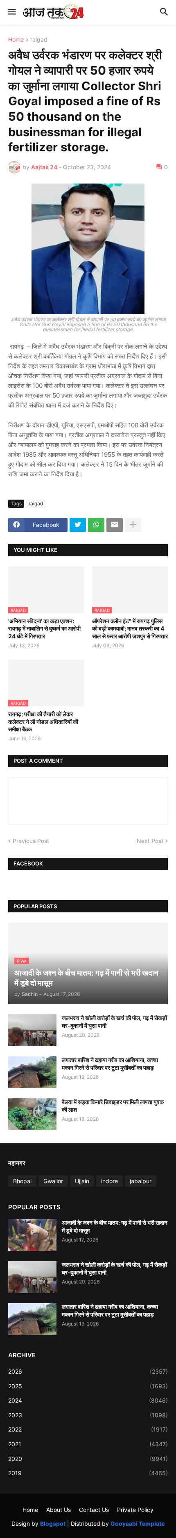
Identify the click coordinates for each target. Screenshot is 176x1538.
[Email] (114, 525)
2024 (88, 1400)
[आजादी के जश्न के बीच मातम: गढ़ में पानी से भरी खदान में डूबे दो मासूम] (32, 1235)
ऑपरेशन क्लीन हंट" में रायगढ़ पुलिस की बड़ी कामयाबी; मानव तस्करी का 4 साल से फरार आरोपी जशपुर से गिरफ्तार (130, 628)
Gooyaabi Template (138, 1523)
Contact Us (94, 1509)
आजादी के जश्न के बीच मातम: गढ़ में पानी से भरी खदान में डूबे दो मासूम (114, 1226)
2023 (88, 1415)
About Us (58, 1509)
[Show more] (133, 525)
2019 (88, 1472)
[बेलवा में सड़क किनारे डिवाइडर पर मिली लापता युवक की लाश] (32, 1114)
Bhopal (22, 1180)
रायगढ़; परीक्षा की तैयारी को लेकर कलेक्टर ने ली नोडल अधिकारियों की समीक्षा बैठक (43, 721)
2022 (88, 1429)
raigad (38, 40)
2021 (88, 1444)
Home (16, 40)
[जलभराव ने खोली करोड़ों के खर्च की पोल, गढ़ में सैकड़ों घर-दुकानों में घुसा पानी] (32, 1030)
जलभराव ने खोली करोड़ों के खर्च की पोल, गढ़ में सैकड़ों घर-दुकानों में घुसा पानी (114, 1021)
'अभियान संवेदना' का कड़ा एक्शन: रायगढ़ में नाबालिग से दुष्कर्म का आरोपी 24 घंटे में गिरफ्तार (44, 628)
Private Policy (135, 1509)
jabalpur (140, 1180)
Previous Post (31, 840)
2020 (88, 1458)
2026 (88, 1371)
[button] (11, 12)
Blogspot (52, 1523)
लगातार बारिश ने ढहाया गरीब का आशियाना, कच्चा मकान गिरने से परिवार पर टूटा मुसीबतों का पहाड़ (110, 1063)
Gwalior (53, 1180)
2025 (88, 1386)
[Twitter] (78, 525)
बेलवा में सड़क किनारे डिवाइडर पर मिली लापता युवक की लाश (113, 1105)
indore (109, 1180)
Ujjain (82, 1180)
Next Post (150, 840)
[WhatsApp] (96, 525)
